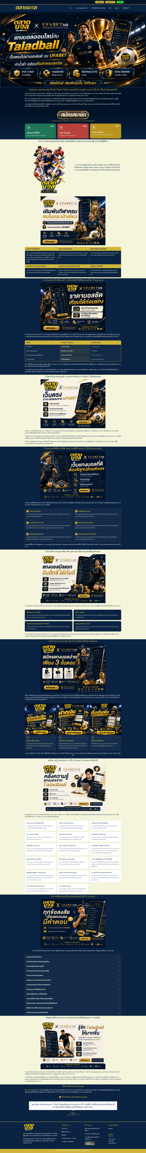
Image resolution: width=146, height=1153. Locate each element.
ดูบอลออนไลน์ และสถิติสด (33, 859)
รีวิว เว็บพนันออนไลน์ (65, 886)
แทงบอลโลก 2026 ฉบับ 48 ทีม (100, 845)
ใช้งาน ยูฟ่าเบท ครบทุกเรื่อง (67, 859)
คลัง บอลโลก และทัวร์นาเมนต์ (67, 845)
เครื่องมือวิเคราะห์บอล (98, 8)
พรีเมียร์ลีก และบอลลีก (32, 845)
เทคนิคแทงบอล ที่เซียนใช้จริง (99, 823)
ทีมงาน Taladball (29, 1090)
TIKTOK (111, 1141)
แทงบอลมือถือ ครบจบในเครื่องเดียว (101, 872)
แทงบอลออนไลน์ (81, 8)
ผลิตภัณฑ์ (126, 8)
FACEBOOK (112, 1143)
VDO (109, 8)
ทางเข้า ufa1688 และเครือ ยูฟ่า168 (101, 859)
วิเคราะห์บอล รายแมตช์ (65, 834)
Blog (116, 8)
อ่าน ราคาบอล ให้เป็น (32, 834)
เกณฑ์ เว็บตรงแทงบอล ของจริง (35, 886)
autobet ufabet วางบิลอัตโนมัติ (36, 872)
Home (71, 8)
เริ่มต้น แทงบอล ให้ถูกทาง (66, 823)
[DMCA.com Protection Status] (90, 1145)
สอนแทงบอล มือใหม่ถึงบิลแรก (35, 823)
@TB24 (72, 1074)
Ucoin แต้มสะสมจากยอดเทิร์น (68, 872)
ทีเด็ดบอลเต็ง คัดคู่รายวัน (98, 834)
